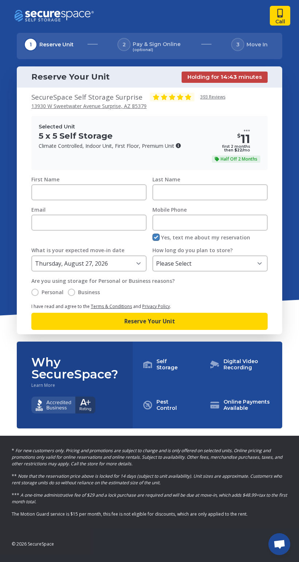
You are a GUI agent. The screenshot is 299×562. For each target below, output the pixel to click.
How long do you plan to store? (192, 250)
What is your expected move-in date (77, 250)
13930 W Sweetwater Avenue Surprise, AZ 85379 (89, 106)
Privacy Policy (156, 306)
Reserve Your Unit (149, 321)
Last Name (166, 179)
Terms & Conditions (111, 306)
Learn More (43, 385)
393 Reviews (212, 97)
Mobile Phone (169, 209)
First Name (45, 179)
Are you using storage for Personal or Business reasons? (103, 280)
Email (38, 209)
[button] (178, 145)
